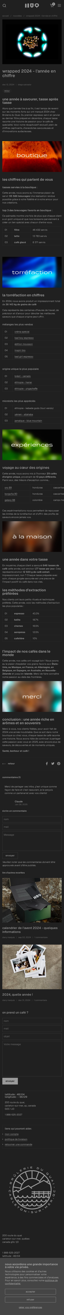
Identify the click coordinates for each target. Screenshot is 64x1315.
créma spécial (22, 331)
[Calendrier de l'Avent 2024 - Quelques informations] (32, 900)
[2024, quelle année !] (32, 967)
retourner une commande (18, 1144)
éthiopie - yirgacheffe (26, 388)
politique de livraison (16, 1139)
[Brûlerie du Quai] (32, 5)
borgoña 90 (11, 493)
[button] (4, 5)
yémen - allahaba (24, 414)
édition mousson (24, 344)
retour (7, 90)
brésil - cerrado (23, 376)
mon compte (11, 1134)
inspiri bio (20, 350)
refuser (30, 1299)
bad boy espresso (24, 337)
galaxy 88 (10, 500)
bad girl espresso (24, 356)
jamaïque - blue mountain (28, 420)
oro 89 (8, 487)
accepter (30, 1291)
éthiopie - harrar (23, 382)
